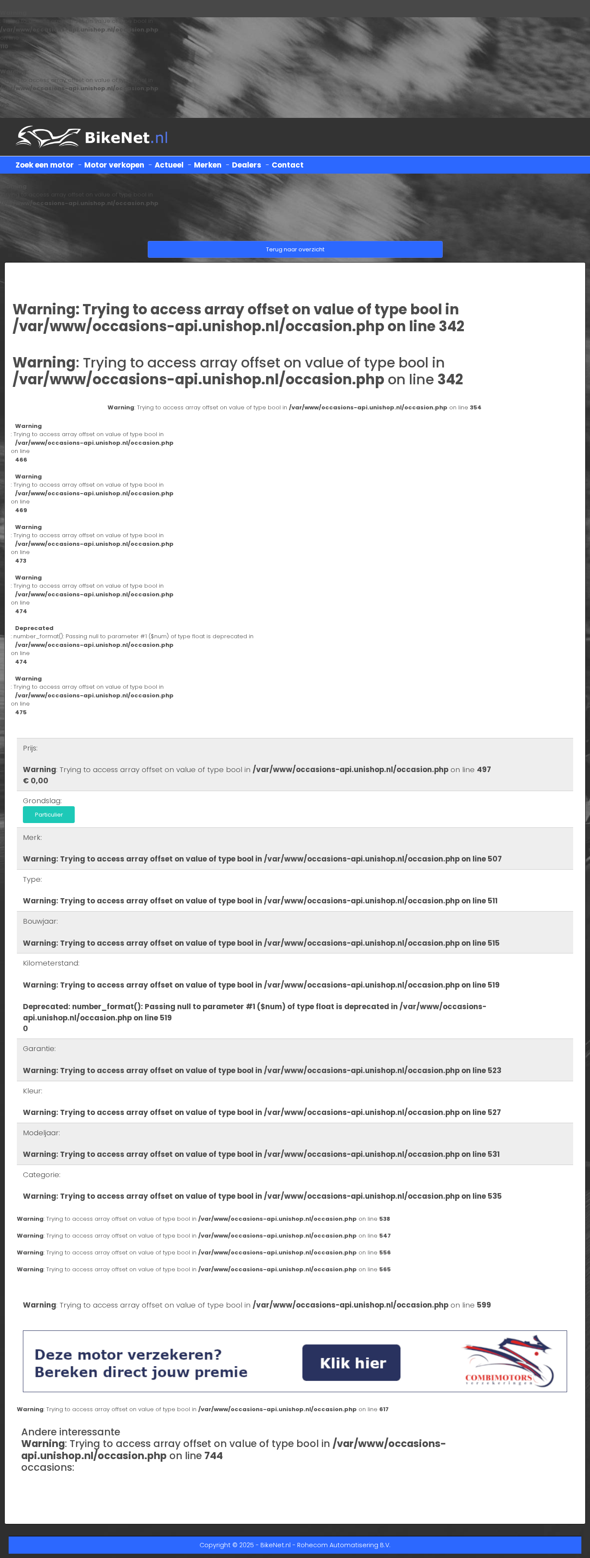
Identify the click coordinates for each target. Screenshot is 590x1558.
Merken (208, 165)
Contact (288, 165)
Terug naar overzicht (295, 249)
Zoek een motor (45, 165)
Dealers (246, 165)
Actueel (169, 165)
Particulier (49, 815)
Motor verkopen (114, 165)
